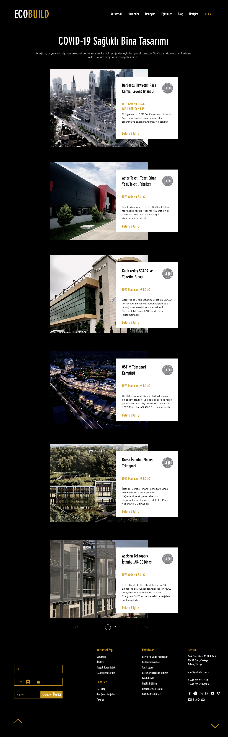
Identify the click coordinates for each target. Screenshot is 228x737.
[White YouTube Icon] (212, 693)
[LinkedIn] (201, 693)
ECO (31, 14)
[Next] (136, 627)
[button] (203, 700)
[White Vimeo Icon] (218, 693)
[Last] (146, 627)
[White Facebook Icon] (190, 693)
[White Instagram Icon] (207, 693)
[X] (195, 693)
